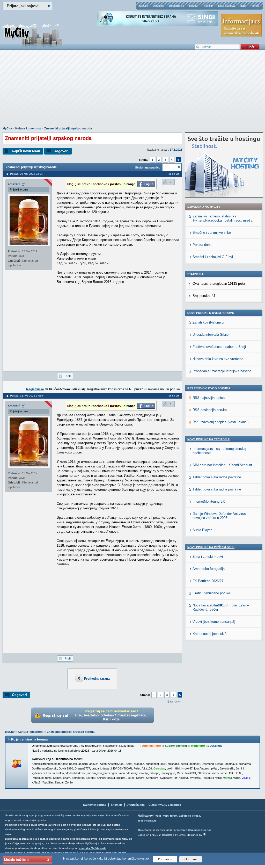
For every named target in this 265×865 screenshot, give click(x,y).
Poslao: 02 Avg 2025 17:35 (26, 395)
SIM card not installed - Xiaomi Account (222, 465)
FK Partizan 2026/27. (208, 581)
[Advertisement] (132, 90)
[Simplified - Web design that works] (204, 834)
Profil (68, 376)
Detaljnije (216, 745)
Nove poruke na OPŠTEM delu (210, 547)
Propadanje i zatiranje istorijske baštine (222, 371)
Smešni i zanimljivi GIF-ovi (213, 257)
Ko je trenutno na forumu (29, 739)
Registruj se (176, 5)
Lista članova (226, 5)
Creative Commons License (193, 830)
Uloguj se (158, 5)
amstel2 (14, 184)
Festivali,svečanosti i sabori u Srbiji (219, 347)
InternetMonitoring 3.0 (209, 501)
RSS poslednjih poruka (210, 410)
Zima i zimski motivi (208, 557)
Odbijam (191, 859)
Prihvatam (165, 859)
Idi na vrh (175, 701)
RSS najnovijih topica (209, 398)
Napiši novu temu (26, 151)
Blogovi (193, 5)
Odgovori (61, 151)
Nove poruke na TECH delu (208, 439)
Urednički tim (136, 804)
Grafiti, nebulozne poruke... (213, 593)
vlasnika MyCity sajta (92, 848)
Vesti (158, 815)
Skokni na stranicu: (148, 167)
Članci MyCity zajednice (165, 804)
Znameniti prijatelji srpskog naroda (68, 128)
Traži (242, 5)
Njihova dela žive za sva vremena (218, 359)
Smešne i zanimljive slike (212, 232)
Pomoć (255, 5)
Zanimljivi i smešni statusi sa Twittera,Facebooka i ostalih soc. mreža (222, 218)
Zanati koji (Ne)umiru (208, 322)
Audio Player (202, 530)
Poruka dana (202, 245)
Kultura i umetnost (28, 128)
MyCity (143, 5)
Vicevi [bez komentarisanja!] (214, 622)
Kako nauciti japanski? (209, 634)
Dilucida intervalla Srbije (211, 334)
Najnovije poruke (94, 804)
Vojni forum (170, 815)
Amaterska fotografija (209, 569)
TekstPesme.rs (147, 820)
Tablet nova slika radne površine (217, 477)
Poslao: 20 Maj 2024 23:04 (26, 173)
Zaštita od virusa (189, 815)
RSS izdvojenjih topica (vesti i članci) (220, 422)
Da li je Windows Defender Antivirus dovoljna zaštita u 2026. (219, 516)
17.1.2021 (176, 149)
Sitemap (116, 804)
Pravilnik (208, 5)
